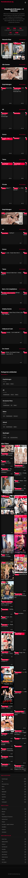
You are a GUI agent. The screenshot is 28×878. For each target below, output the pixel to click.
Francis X (14, 844)
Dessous (14, 794)
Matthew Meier (14, 841)
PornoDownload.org (7, 1)
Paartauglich (14, 802)
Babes (14, 786)
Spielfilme (14, 796)
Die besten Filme (14, 784)
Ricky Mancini (14, 851)
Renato (14, 859)
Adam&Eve (14, 826)
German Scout (14, 819)
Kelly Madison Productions (14, 816)
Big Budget (14, 791)
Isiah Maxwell (14, 846)
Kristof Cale (14, 839)
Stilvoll (14, 789)
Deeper (14, 821)
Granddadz (14, 832)
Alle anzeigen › (22, 39)
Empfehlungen (14, 778)
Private (14, 814)
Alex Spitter (14, 862)
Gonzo (14, 799)
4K (14, 781)
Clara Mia (14, 849)
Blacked (14, 811)
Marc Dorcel (14, 809)
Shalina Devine (14, 857)
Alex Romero (14, 854)
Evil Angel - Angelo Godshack (14, 824)
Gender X (14, 829)
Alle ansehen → (4, 374)
